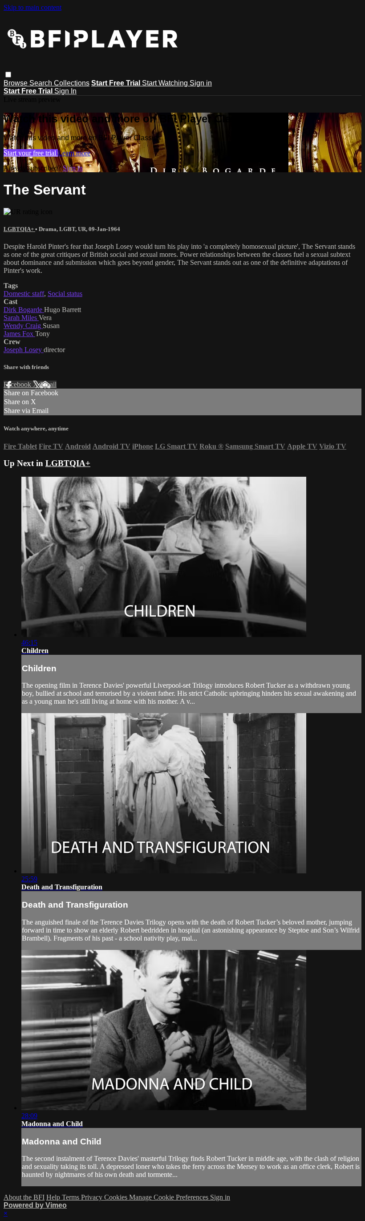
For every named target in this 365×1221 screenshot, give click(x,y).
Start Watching (166, 83)
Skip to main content (32, 7)
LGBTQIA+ (19, 229)
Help (54, 1197)
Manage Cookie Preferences (169, 1197)
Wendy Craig (23, 325)
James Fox (19, 333)
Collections (71, 83)
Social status (65, 293)
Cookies (116, 1197)
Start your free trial (31, 153)
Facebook (18, 384)
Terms (71, 1197)
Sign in (201, 83)
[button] (8, 74)
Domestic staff (24, 293)
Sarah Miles (21, 317)
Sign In (65, 91)
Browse (16, 83)
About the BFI (24, 1197)
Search (41, 83)
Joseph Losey (24, 349)
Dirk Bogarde (24, 309)
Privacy (92, 1197)
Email (48, 384)
